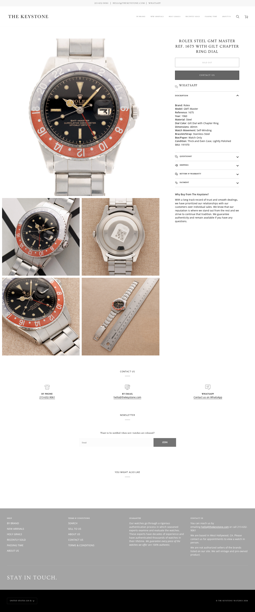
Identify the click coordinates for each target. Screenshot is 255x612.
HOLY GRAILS (14, 534)
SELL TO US (74, 528)
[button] (141, 16)
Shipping (183, 165)
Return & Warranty (190, 174)
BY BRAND (13, 523)
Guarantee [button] (135, 518)
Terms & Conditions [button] (79, 518)
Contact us (207, 75)
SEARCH (72, 523)
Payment (184, 182)
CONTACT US (75, 539)
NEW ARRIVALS (15, 528)
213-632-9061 (47, 397)
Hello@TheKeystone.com (129, 3)
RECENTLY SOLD (16, 539)
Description (181, 96)
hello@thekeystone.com (127, 397)
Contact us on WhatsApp (208, 397)
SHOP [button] (9, 518)
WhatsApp (154, 3)
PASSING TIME (15, 545)
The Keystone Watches (230, 601)
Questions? (185, 156)
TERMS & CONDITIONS (81, 545)
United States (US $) (21, 601)
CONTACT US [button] (196, 518)
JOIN (164, 442)
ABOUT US (13, 550)
